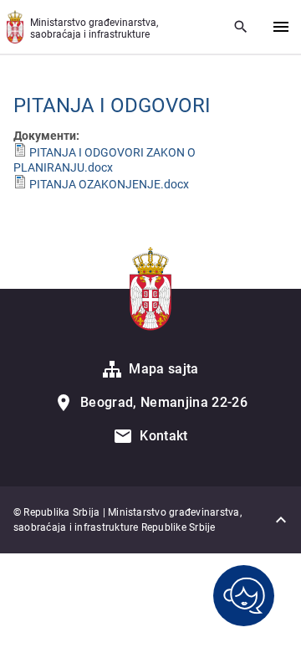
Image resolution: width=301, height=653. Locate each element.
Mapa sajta (163, 369)
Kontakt (163, 436)
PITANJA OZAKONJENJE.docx (109, 184)
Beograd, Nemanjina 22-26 (163, 402)
